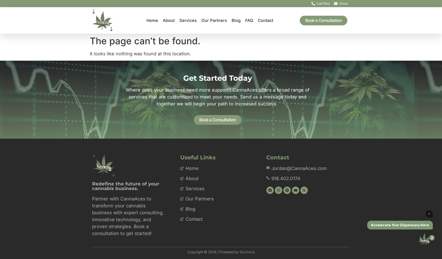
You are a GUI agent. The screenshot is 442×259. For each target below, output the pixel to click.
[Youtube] (295, 190)
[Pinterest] (287, 190)
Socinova (247, 252)
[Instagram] (278, 190)
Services (188, 20)
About (169, 20)
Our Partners (214, 20)
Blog (236, 20)
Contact (265, 20)
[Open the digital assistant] (424, 239)
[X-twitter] (304, 190)
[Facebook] (270, 190)
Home (152, 20)
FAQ (249, 20)
